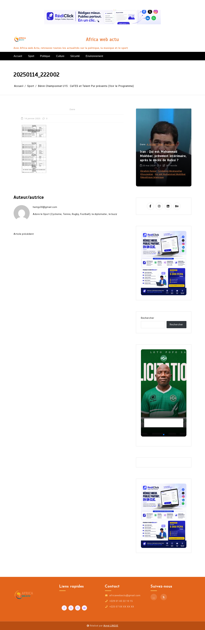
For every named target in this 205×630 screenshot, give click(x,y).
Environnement (94, 56)
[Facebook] (154, 597)
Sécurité (75, 56)
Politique (45, 56)
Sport (31, 56)
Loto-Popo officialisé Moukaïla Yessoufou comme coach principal (163, 423)
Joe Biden (158, 177)
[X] (163, 597)
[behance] (176, 206)
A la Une (151, 150)
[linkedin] (168, 206)
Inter (160, 150)
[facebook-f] (150, 206)
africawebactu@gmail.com (124, 595)
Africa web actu (102, 39)
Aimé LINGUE (110, 625)
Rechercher (147, 318)
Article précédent (24, 234)
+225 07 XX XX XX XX (121, 606)
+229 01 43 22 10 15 (121, 601)
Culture (60, 56)
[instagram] (159, 206)
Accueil (18, 56)
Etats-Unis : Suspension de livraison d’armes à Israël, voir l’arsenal (162, 162)
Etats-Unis (146, 177)
